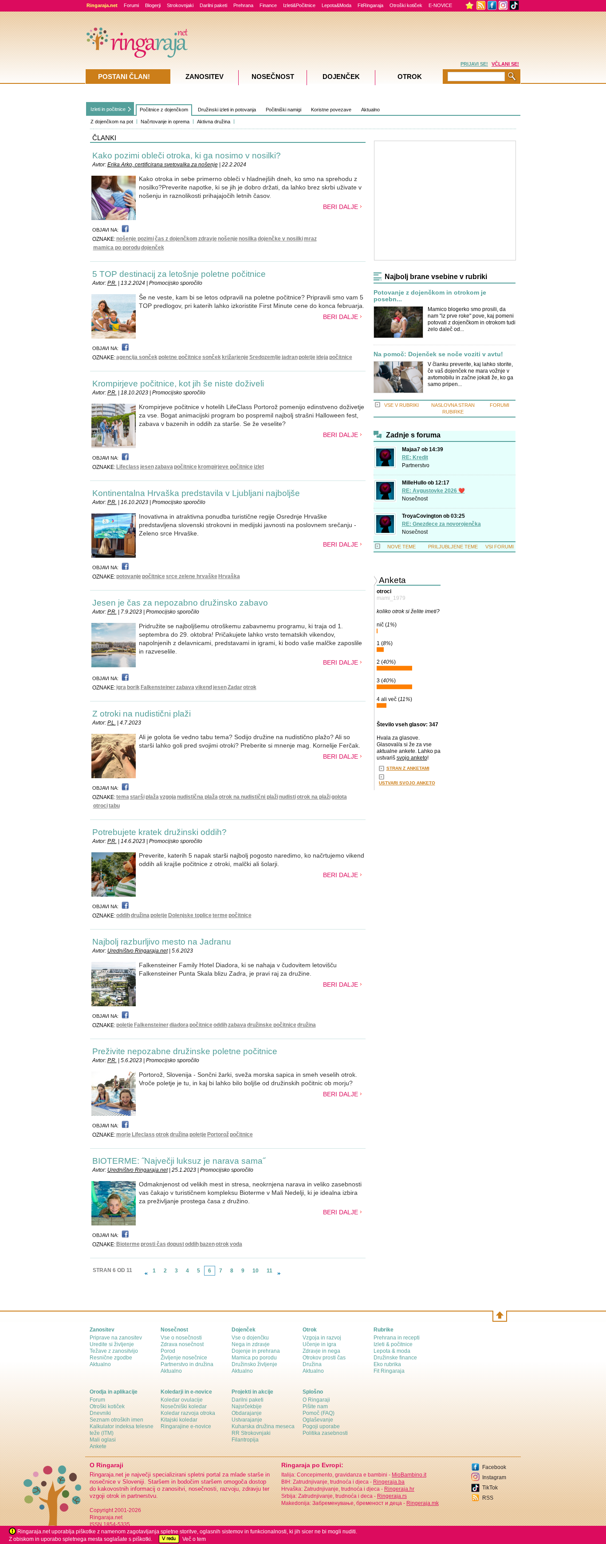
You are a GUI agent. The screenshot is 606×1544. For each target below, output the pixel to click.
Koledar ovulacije (182, 1400)
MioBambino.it (409, 1475)
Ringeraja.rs (392, 1496)
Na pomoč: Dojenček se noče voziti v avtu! (438, 354)
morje (123, 1134)
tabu (114, 806)
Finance (268, 5)
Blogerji (153, 5)
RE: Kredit (415, 457)
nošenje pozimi (135, 239)
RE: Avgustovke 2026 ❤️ (433, 491)
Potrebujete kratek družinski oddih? (159, 832)
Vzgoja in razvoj (322, 1338)
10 (255, 1271)
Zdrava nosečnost (182, 1344)
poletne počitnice (179, 357)
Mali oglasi (103, 1440)
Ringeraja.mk (422, 1503)
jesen (147, 467)
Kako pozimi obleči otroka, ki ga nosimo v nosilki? (186, 155)
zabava (164, 467)
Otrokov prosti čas (324, 1358)
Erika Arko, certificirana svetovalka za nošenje (162, 164)
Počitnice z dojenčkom (164, 109)
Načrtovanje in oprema (165, 121)
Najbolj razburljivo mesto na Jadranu (161, 941)
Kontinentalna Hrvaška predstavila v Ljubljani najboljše (196, 493)
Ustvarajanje (247, 1420)
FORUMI (499, 405)
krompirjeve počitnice (225, 467)
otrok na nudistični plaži (248, 797)
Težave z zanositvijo (114, 1351)
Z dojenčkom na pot (112, 121)
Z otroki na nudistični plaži (141, 713)
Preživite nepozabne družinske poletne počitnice (184, 1051)
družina (140, 915)
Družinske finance (395, 1358)
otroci (100, 806)
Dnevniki (100, 1413)
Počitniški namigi (283, 109)
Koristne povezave (331, 109)
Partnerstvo (415, 465)
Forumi (131, 5)
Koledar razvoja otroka (188, 1413)
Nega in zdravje (251, 1344)
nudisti (287, 797)
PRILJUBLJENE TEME (453, 546)
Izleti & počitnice (393, 1344)
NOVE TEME (401, 546)
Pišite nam (315, 1406)
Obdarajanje (247, 1413)
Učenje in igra (319, 1344)
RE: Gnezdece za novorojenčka (441, 524)
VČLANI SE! (505, 64)
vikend (203, 687)
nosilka (248, 239)
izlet (259, 467)
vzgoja (168, 797)
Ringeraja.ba (389, 1482)
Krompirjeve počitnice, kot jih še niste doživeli (178, 383)
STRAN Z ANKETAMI (407, 768)
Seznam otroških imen (116, 1420)
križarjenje (235, 357)
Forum (97, 1400)
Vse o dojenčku (250, 1338)
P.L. (111, 723)
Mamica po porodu (254, 1358)
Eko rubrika (387, 1364)
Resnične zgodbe (111, 1358)
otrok (249, 687)
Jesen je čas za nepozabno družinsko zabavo (180, 602)
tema (122, 797)
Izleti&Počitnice (299, 5)
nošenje (228, 239)
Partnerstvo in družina (187, 1364)
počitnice (340, 357)
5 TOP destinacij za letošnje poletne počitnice (179, 274)
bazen (207, 1244)
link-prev (146, 1273)
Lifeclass (127, 467)
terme (220, 915)
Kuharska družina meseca (263, 1426)
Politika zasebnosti (325, 1433)
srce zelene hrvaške (191, 576)
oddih (123, 915)
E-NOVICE (440, 5)
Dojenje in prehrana (256, 1351)
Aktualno (370, 109)
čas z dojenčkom (176, 239)
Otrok (409, 76)
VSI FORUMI (499, 546)
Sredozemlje (265, 357)
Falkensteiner (158, 687)
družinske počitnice (271, 1025)
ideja (322, 357)
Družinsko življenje (254, 1364)
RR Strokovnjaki (251, 1433)
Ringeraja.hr (399, 1489)
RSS (487, 1498)
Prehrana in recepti (397, 1338)
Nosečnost (415, 499)
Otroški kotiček (406, 5)
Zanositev (204, 76)
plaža (152, 797)
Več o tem (194, 1539)
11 (269, 1271)
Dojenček (341, 76)
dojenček (152, 247)
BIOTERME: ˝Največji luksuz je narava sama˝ (178, 1161)
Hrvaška (229, 576)
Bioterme (128, 1244)
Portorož (218, 1134)
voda (236, 1244)
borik (133, 687)
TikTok (490, 1488)
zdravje (207, 239)
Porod (168, 1351)
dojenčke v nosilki (280, 239)
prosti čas (153, 1244)
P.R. (112, 283)
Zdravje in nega (321, 1351)
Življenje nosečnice (184, 1358)
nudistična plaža (197, 797)
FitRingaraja (370, 5)
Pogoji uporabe (321, 1426)
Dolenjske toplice (190, 915)
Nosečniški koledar (184, 1406)
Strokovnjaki (180, 5)
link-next (279, 1273)
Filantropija (245, 1440)
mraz (310, 239)
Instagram (494, 1477)
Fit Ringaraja (389, 1371)
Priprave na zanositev (116, 1338)
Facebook (494, 1467)
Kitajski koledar (179, 1420)
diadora (179, 1025)
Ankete (98, 1446)
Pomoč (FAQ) (318, 1413)
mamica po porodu (116, 247)
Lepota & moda (392, 1351)
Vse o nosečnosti (181, 1338)
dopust (175, 1244)
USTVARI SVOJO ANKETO (407, 782)
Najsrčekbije (247, 1406)
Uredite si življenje (112, 1344)
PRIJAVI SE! (474, 64)
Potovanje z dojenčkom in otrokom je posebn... (430, 296)
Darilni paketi (213, 5)
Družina (312, 1364)
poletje (307, 357)
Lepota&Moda (336, 5)
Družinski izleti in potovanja (227, 109)
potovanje (128, 576)
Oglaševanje (318, 1420)
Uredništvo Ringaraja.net (137, 951)
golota (339, 797)
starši (137, 797)
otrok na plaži (314, 797)
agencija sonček (136, 357)
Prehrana (243, 5)
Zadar (235, 687)
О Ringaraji (316, 1400)
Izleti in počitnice (108, 109)
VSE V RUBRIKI (401, 405)
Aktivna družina (213, 121)
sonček (211, 357)
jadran (290, 357)
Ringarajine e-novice (186, 1426)
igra (121, 687)
